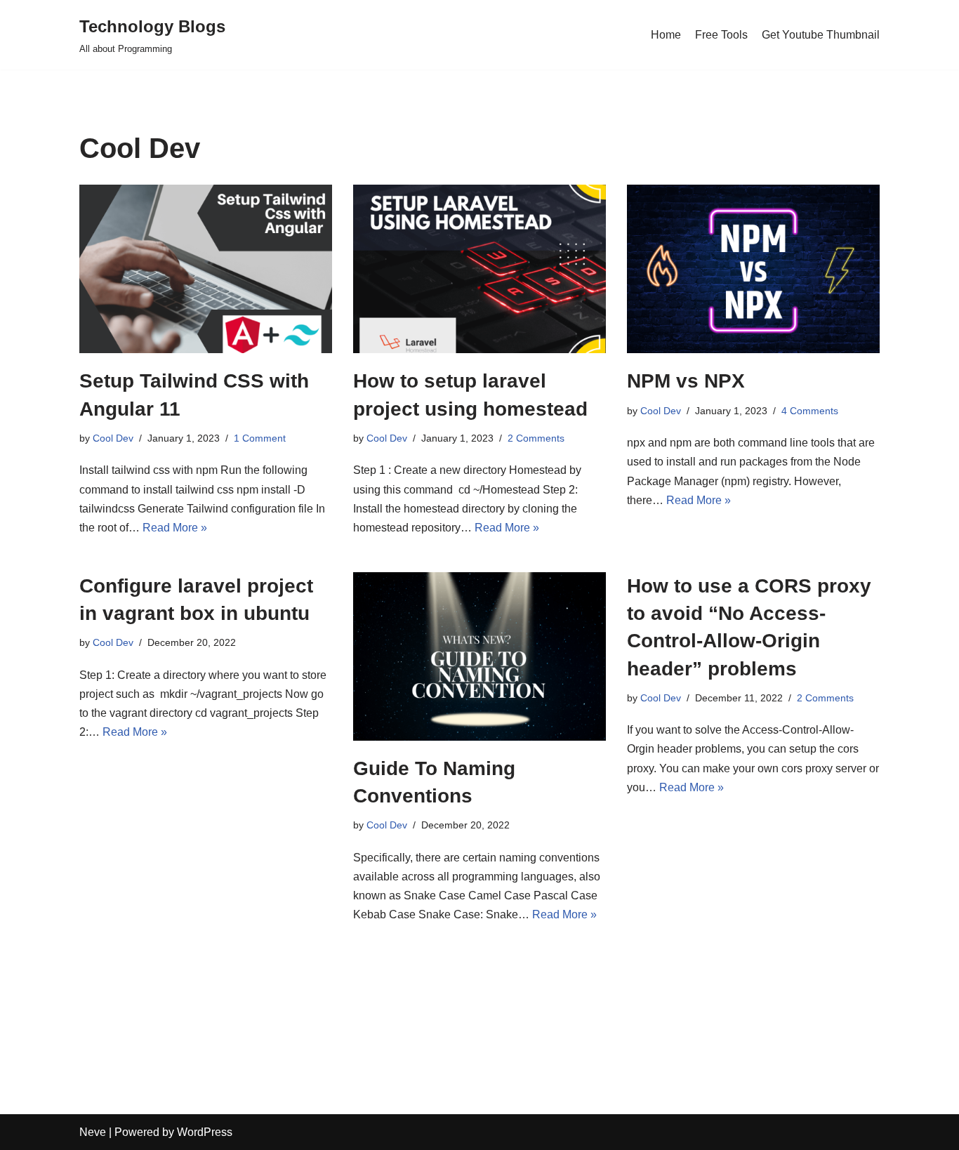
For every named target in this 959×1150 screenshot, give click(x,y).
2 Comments (536, 438)
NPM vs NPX (686, 381)
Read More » (175, 528)
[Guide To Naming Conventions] (479, 656)
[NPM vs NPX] (753, 269)
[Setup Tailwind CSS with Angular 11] (205, 269)
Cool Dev (113, 438)
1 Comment (260, 438)
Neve (92, 1132)
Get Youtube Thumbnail (821, 35)
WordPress (204, 1132)
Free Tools (721, 35)
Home (666, 35)
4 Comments (809, 410)
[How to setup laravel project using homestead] (479, 269)
